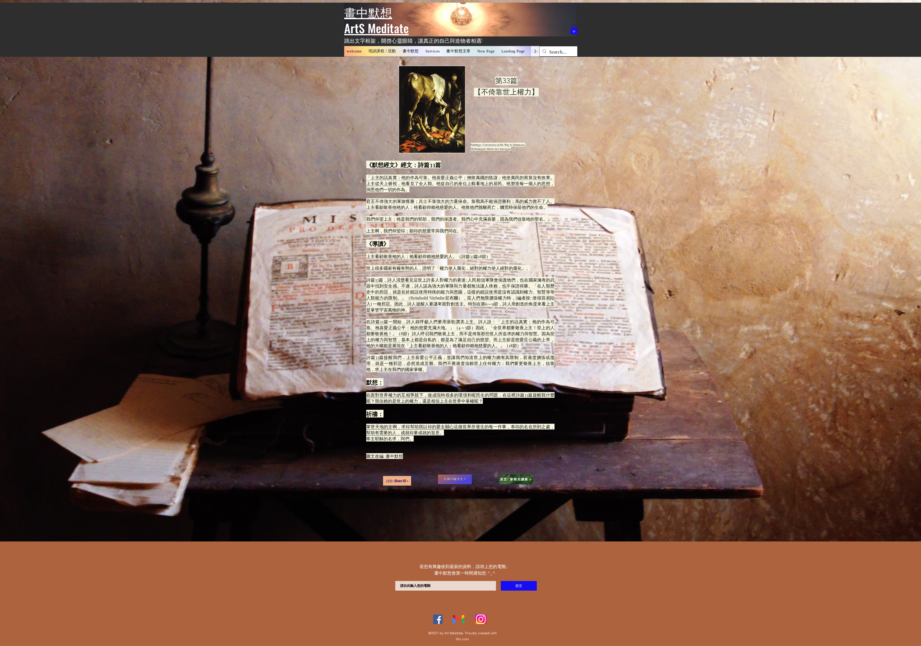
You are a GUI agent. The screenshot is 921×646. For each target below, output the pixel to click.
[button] (382, 51)
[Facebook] (438, 619)
